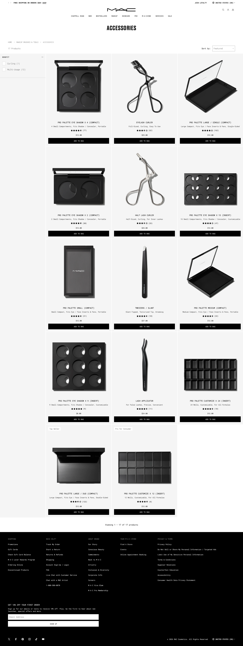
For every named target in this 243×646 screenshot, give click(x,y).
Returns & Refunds (54, 554)
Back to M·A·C (94, 560)
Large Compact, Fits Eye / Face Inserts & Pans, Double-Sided (78, 497)
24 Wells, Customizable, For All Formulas (210, 405)
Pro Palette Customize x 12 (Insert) (144, 493)
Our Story (92, 544)
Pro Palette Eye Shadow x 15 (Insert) (210, 215)
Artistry (92, 565)
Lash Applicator (144, 400)
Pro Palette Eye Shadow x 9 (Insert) (78, 400)
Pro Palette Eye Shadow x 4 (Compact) (79, 122)
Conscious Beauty (96, 549)
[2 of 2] (211, 209)
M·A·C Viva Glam (95, 585)
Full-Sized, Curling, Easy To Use (144, 126)
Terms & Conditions (166, 560)
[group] (100, 2)
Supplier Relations (166, 565)
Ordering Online (15, 565)
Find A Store (126, 544)
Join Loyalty (201, 3)
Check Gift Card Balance (19, 554)
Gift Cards (13, 549)
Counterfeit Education (168, 570)
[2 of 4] (77, 116)
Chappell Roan (77, 16)
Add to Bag (79, 141)
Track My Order (53, 544)
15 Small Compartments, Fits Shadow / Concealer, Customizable (210, 219)
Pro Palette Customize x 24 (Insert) (210, 400)
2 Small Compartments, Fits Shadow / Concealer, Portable (78, 219)
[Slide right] (10, 3)
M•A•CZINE (146, 16)
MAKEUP (114, 16)
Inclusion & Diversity (98, 570)
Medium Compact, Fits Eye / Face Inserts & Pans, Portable (210, 312)
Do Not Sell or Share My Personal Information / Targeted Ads (187, 549)
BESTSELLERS (101, 16)
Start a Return (53, 549)
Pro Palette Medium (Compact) (210, 308)
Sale (170, 16)
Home (10, 42)
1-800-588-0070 (53, 585)
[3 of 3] (212, 116)
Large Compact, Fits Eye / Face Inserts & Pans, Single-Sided (210, 126)
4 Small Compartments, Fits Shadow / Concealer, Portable (78, 126)
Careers (91, 580)
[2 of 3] (210, 116)
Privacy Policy (165, 544)
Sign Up (53, 624)
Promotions (13, 544)
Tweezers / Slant (144, 308)
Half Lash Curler (144, 215)
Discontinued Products (18, 570)
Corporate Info (95, 575)
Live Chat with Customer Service (61, 575)
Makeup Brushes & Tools (27, 42)
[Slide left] (9, 3)
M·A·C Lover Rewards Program (21, 560)
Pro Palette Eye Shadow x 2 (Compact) (79, 215)
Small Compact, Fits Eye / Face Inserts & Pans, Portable (78, 312)
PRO (135, 16)
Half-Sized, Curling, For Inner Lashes (144, 219)
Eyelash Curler (144, 122)
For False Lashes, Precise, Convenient (144, 405)
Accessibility (164, 575)
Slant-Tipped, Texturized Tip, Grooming (144, 312)
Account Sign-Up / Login (57, 565)
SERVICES (159, 16)
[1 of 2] (209, 209)
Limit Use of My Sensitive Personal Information (180, 554)
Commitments (93, 554)
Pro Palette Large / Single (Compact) (210, 122)
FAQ (47, 570)
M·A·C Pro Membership (98, 590)
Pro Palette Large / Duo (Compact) (78, 493)
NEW (90, 16)
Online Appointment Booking (133, 554)
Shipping (50, 560)
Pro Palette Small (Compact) (78, 308)
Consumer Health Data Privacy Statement (176, 580)
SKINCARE (126, 16)
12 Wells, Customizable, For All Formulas (144, 497)
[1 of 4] (75, 116)
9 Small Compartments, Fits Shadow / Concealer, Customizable (78, 405)
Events (123, 549)
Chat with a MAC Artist (57, 580)
